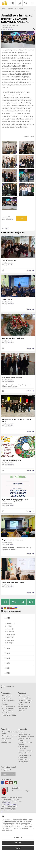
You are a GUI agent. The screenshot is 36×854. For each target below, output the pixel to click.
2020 (8, 673)
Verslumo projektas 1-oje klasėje (13, 338)
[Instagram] (11, 782)
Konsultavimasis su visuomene (24, 739)
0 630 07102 (6, 803)
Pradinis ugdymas (24, 696)
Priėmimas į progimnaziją (9, 715)
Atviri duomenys (23, 761)
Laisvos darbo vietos (24, 734)
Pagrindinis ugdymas (25, 698)
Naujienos (11, 8)
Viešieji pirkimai (6, 742)
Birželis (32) (10, 629)
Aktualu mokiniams (24, 753)
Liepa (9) (9, 626)
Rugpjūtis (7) (11, 623)
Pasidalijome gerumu (9, 260)
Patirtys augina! (7, 299)
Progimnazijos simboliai (8, 706)
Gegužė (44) (10, 632)
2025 (8, 648)
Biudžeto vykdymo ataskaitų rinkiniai (10, 732)
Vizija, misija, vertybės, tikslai (8, 701)
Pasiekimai (5, 704)
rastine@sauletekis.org (10, 804)
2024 (8, 653)
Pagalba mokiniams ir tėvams (25, 703)
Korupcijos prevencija (25, 755)
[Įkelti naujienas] (12, 3)
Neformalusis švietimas (25, 700)
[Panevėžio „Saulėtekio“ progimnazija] (4, 3)
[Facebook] (2, 782)
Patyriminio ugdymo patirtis (11, 460)
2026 (8, 618)
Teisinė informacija (24, 759)
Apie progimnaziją (7, 696)
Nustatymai (18, 837)
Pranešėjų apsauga (24, 746)
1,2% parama (22, 748)
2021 (8, 668)
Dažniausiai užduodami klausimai (25, 743)
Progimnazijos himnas (8, 708)
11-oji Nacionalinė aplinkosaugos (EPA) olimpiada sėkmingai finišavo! (15, 500)
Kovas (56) (10, 637)
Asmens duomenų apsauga (26, 736)
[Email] (15, 782)
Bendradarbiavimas (7, 713)
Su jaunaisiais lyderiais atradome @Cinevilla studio (17, 420)
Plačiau (29, 270)
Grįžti (6, 228)
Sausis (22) (10, 643)
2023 (8, 658)
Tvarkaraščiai (9, 686)
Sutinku (18, 848)
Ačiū (20, 218)
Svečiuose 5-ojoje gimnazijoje (12, 377)
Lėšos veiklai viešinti (7, 738)
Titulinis (3, 8)
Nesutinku (18, 842)
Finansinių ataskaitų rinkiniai (10, 736)
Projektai (4, 740)
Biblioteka (21, 710)
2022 (8, 663)
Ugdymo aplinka (6, 698)
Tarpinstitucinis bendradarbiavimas (14, 540)
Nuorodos (21, 732)
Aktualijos (20, 8)
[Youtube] (6, 782)
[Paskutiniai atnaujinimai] (19, 3)
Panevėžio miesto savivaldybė (21, 791)
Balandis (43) (11, 634)
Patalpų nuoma (23, 708)
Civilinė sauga (23, 757)
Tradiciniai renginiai (7, 710)
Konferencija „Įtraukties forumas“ (13, 582)
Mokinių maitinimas (24, 706)
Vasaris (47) (10, 640)
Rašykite (5, 774)
